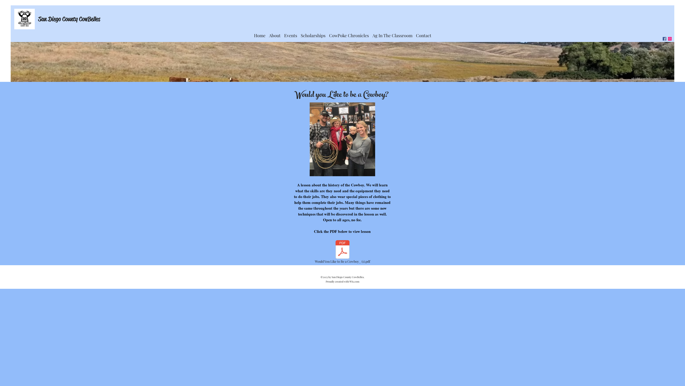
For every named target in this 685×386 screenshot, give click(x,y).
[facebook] (664, 39)
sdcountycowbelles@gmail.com (648, 78)
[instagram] (670, 39)
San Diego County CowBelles (69, 19)
